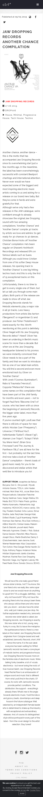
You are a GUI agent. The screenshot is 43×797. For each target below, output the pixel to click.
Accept (22, 793)
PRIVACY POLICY (21, 773)
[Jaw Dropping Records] (13, 135)
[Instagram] (21, 752)
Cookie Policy (35, 790)
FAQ (21, 763)
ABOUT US (21, 766)
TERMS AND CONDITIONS (21, 770)
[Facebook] (35, 17)
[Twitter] (4, 22)
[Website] (30, 17)
